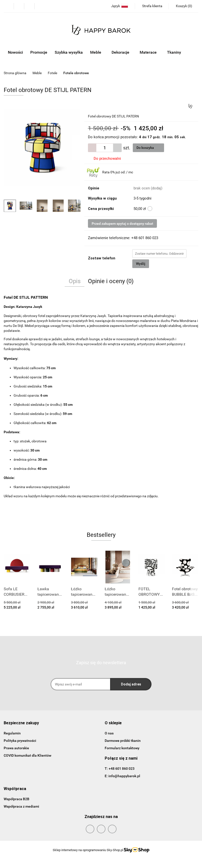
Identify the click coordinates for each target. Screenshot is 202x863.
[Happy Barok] (190, 106)
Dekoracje (121, 52)
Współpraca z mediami (21, 806)
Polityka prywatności (20, 741)
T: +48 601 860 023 (120, 769)
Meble (96, 52)
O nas (109, 733)
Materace (149, 52)
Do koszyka (145, 148)
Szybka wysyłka (69, 52)
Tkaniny (174, 52)
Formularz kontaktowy (122, 748)
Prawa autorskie (16, 748)
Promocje (38, 52)
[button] (21, 723)
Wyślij (140, 264)
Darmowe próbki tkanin (123, 741)
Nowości (15, 52)
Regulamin (12, 733)
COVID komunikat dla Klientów (27, 755)
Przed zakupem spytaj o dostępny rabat (122, 224)
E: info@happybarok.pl (122, 776)
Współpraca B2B (16, 799)
